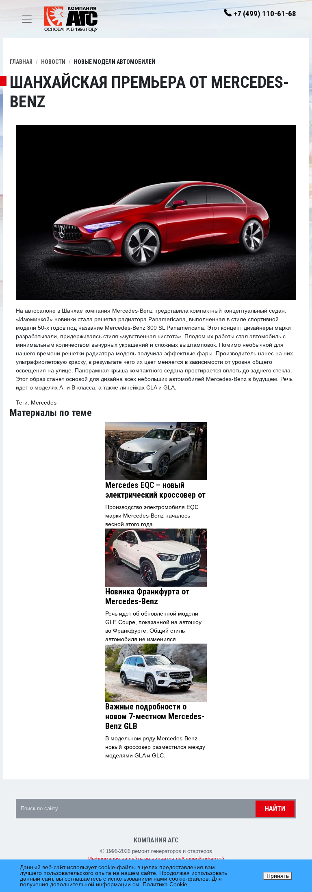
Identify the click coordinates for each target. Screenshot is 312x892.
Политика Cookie (165, 884)
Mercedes (43, 402)
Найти (275, 808)
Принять (277, 875)
